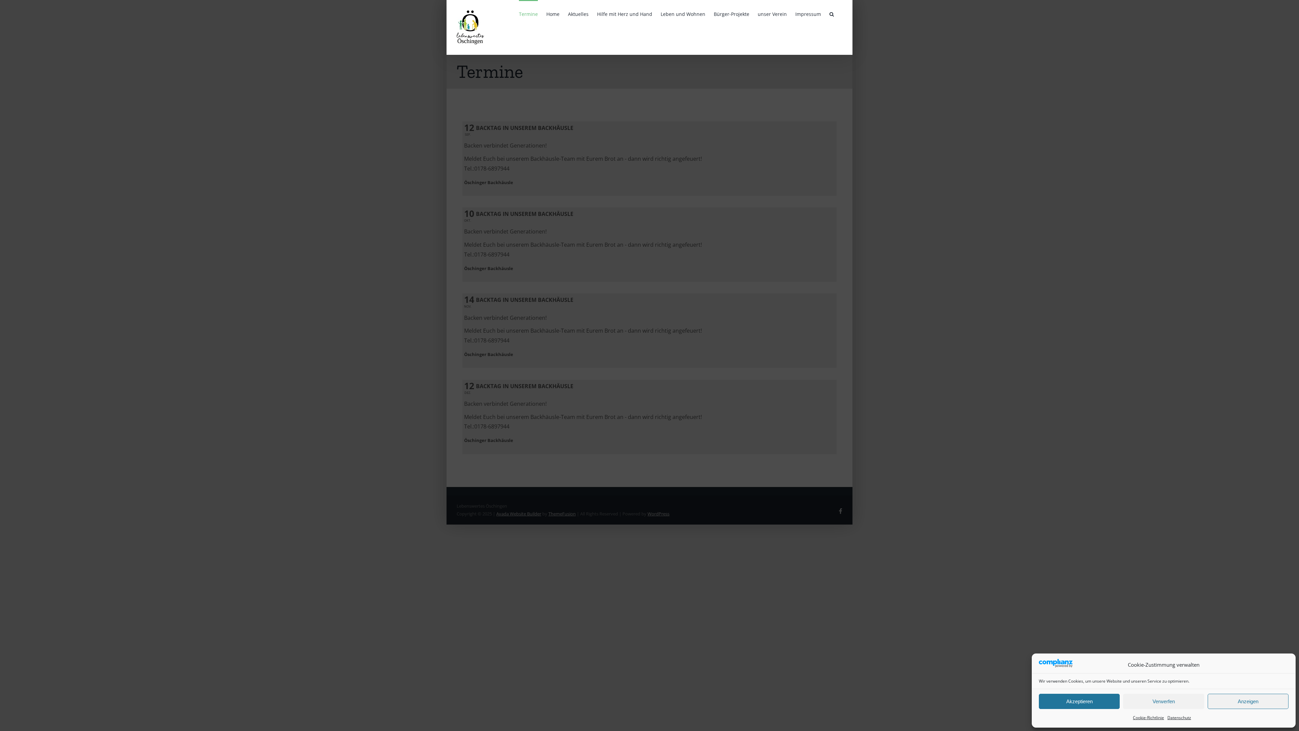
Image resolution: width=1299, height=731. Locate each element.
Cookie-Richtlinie (1148, 718)
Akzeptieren (1079, 701)
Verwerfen (1164, 701)
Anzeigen (1248, 701)
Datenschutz (1179, 718)
